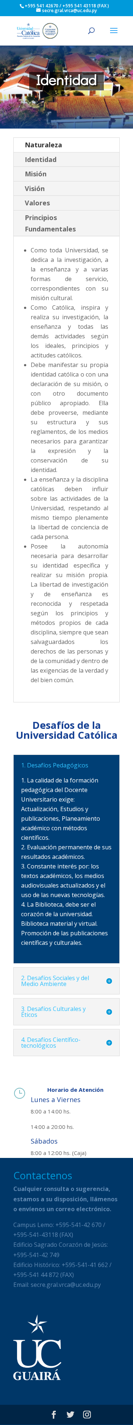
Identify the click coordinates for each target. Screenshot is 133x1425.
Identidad (41, 159)
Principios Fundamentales (50, 223)
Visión (35, 188)
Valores (37, 202)
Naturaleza (43, 144)
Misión (36, 173)
